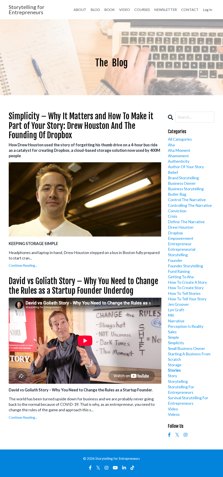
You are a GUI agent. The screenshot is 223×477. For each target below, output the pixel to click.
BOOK (109, 9)
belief (173, 172)
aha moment (179, 150)
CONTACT (190, 9)
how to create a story (187, 282)
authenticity (178, 161)
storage (174, 364)
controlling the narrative (190, 205)
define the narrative (186, 221)
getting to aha (181, 276)
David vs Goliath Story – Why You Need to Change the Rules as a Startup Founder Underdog (83, 286)
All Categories (180, 139)
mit (171, 315)
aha (171, 144)
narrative (176, 320)
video (173, 408)
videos (174, 414)
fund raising (179, 271)
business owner (182, 183)
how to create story (186, 287)
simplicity (176, 342)
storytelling (178, 381)
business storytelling (186, 188)
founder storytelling (185, 265)
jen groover (178, 304)
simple (173, 337)
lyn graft (176, 309)
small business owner (186, 348)
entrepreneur (180, 243)
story (172, 375)
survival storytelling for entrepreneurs (188, 400)
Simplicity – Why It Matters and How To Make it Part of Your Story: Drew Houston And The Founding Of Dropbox (81, 126)
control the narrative (187, 199)
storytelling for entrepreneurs (181, 389)
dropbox (175, 232)
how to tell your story (187, 298)
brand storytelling (183, 177)
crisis (172, 216)
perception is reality (185, 326)
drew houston (180, 227)
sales (172, 331)
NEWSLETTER (165, 9)
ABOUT (80, 9)
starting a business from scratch (189, 356)
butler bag (177, 194)
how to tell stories (184, 293)
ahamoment (178, 155)
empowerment (180, 238)
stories (174, 370)
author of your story (186, 166)
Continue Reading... (23, 265)
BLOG (95, 9)
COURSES (142, 9)
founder (175, 260)
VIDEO (124, 9)
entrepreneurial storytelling (181, 252)
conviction (177, 210)
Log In (207, 9)
